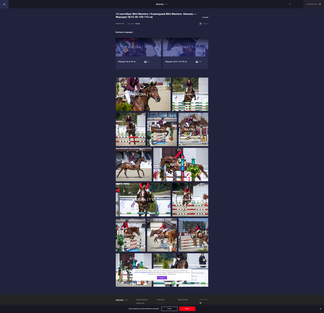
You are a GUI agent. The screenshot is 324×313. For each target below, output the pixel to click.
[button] (106, 54)
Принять (162, 277)
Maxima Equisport (142, 299)
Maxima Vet (161, 299)
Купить (187, 308)
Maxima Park (140, 303)
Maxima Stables (183, 299)
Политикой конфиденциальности (143, 272)
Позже (169, 308)
